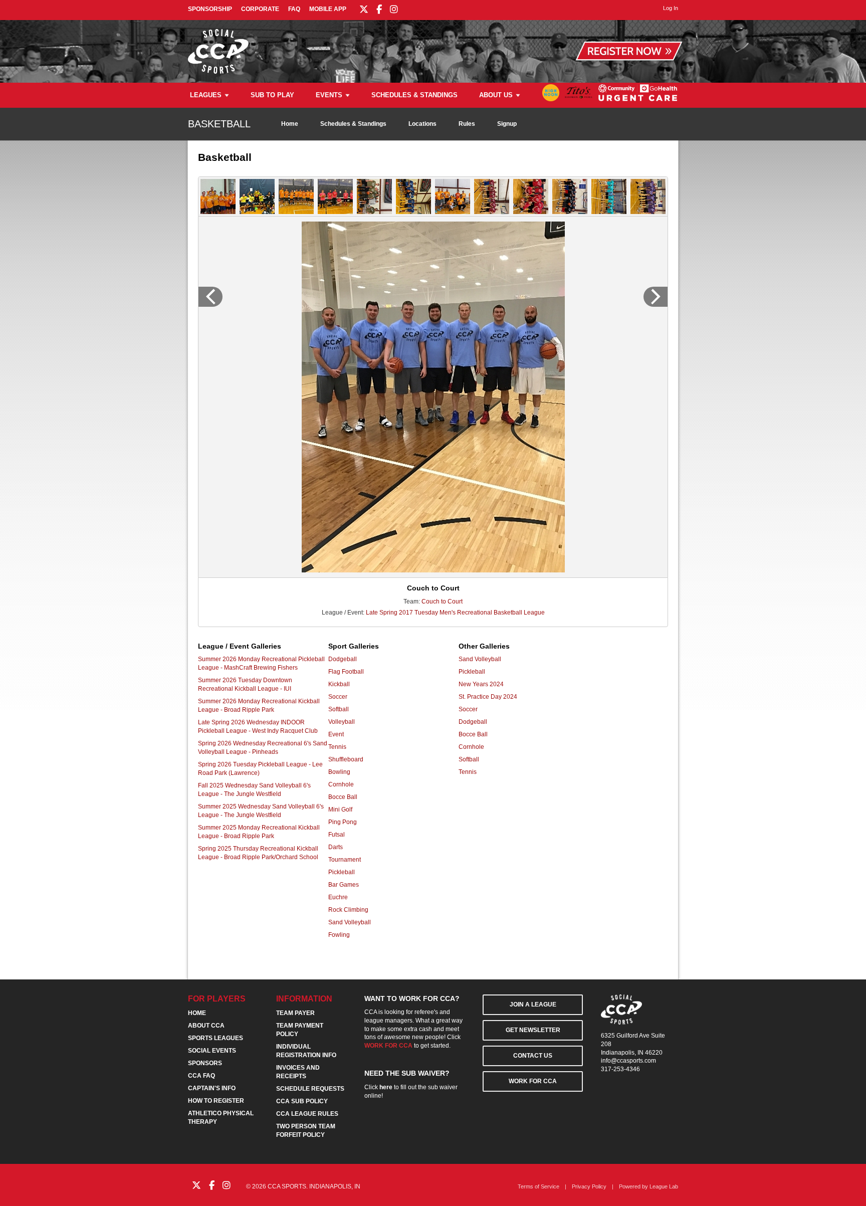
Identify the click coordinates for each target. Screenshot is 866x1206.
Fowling (339, 934)
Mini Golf (340, 809)
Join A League (533, 1004)
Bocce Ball (342, 796)
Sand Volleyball (349, 922)
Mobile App (327, 9)
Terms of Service (538, 1186)
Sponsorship (210, 9)
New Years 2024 (481, 684)
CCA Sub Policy (302, 1101)
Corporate (260, 9)
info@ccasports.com (628, 1060)
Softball (338, 709)
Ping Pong (342, 822)
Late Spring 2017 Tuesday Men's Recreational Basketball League (455, 612)
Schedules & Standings (414, 95)
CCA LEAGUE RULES (307, 1113)
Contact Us (532, 1055)
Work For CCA (533, 1081)
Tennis (337, 746)
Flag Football (346, 671)
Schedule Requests (310, 1088)
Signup (507, 123)
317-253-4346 (620, 1069)
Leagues (206, 95)
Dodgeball (342, 659)
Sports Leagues (215, 1038)
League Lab (664, 1186)
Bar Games (343, 884)
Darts (335, 847)
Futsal (336, 834)
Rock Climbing (348, 909)
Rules (467, 123)
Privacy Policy (589, 1186)
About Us (496, 95)
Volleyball (341, 721)
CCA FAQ (201, 1075)
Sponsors (205, 1063)
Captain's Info (212, 1088)
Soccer (337, 696)
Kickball (339, 684)
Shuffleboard (345, 759)
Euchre (338, 897)
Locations (422, 123)
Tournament (344, 859)
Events (329, 95)
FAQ (294, 9)
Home (289, 123)
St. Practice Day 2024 (488, 696)
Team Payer (295, 1013)
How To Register (216, 1100)
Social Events (212, 1050)
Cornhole (341, 784)
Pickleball (341, 872)
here (385, 1087)
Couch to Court (442, 601)
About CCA (206, 1025)
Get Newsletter (533, 1030)
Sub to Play (272, 95)
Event (336, 734)
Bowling (339, 771)
